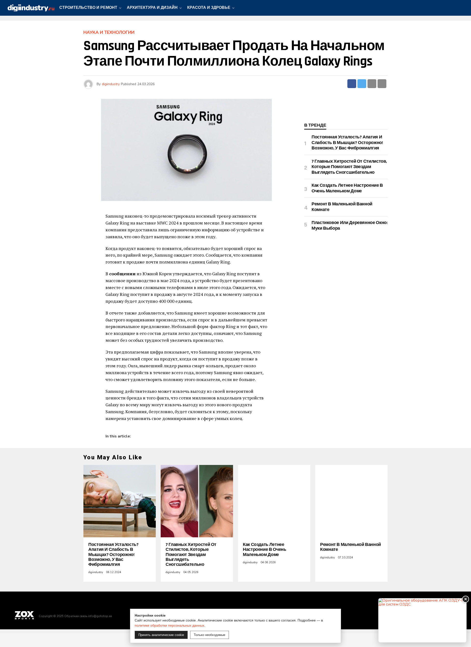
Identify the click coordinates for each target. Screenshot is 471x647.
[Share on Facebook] (351, 83)
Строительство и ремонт (88, 7)
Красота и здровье (208, 7)
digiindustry (111, 84)
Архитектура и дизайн (152, 7)
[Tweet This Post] (361, 83)
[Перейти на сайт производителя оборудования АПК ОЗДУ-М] (422, 620)
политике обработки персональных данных (169, 625)
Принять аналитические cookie (161, 635)
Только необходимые (209, 635)
